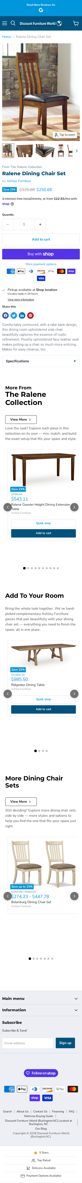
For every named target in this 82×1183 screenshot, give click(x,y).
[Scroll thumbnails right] (75, 151)
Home (6, 37)
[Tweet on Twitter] (13, 315)
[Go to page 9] (54, 568)
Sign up (65, 1043)
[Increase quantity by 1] (40, 224)
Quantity (8, 215)
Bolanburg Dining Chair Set (31, 902)
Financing (58, 1112)
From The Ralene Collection (22, 167)
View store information (21, 299)
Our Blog (41, 1129)
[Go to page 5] (39, 568)
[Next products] (74, 507)
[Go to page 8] (50, 568)
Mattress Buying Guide (38, 1116)
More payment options (41, 264)
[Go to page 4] (36, 568)
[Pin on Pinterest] (30, 315)
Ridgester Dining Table (28, 685)
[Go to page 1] (24, 568)
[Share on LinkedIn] (22, 315)
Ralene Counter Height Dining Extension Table (40, 506)
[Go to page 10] (58, 568)
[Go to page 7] (47, 568)
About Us (22, 1112)
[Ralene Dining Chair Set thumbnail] (8, 151)
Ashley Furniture (19, 181)
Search (7, 1112)
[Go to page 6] (43, 568)
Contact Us (40, 1112)
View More (18, 419)
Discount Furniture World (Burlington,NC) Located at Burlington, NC (38, 1122)
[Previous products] (7, 507)
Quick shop (43, 523)
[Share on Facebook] (5, 315)
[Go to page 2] (28, 568)
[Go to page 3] (32, 568)
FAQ (71, 1112)
